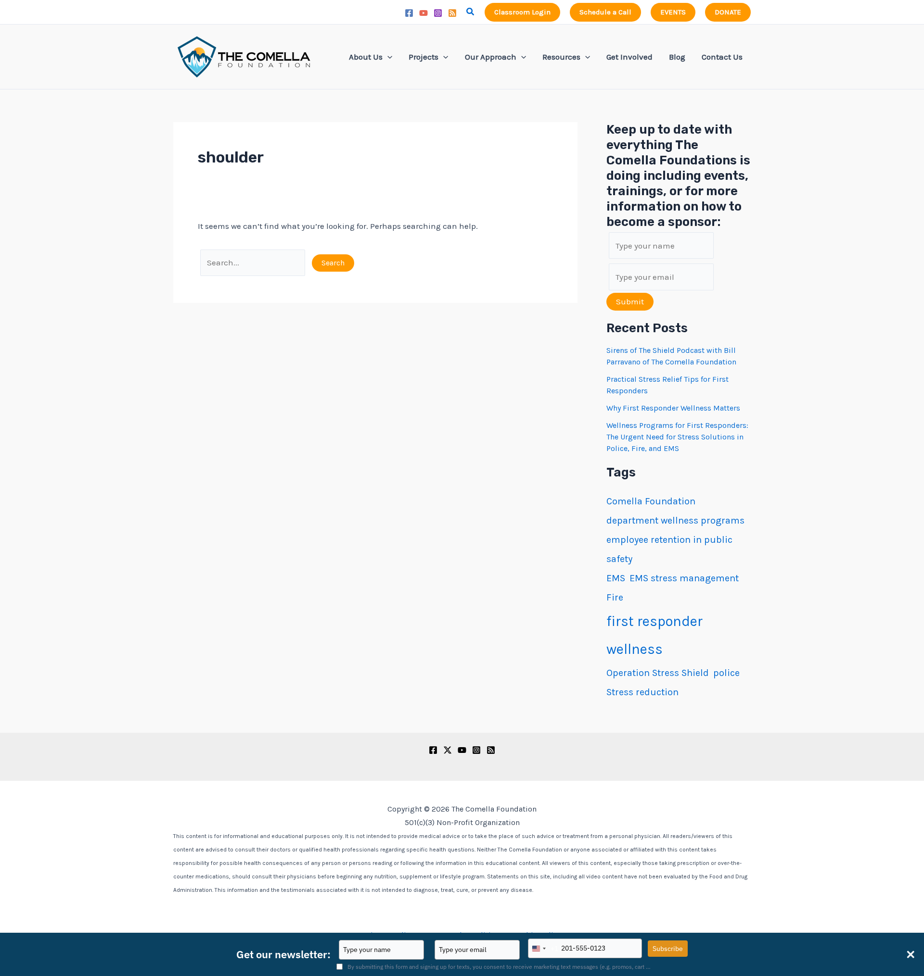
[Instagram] (438, 13)
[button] (470, 12)
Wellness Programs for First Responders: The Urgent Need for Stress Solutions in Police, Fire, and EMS (677, 437)
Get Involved (629, 57)
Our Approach (490, 57)
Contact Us (722, 57)
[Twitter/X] (447, 750)
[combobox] (543, 948)
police (726, 672)
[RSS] (452, 13)
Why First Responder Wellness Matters (673, 408)
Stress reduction (642, 692)
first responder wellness (654, 635)
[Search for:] (253, 262)
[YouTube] (423, 13)
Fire (614, 597)
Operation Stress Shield (657, 672)
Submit (630, 301)
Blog (677, 57)
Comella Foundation (650, 501)
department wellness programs (675, 520)
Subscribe (668, 948)
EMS (615, 578)
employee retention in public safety (669, 549)
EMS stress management (684, 578)
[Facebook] (409, 13)
